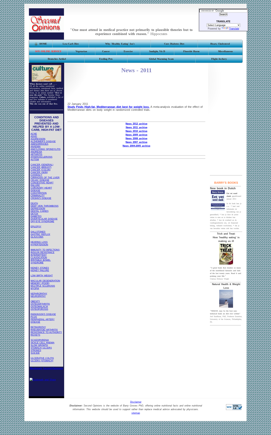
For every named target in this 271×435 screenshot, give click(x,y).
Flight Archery (219, 58)
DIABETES (36, 216)
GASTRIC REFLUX (40, 234)
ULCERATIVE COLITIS (42, 358)
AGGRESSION (38, 139)
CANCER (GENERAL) (42, 164)
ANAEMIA (36, 146)
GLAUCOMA (37, 237)
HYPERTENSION (39, 244)
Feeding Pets (106, 58)
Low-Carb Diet (71, 43)
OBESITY (35, 301)
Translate (234, 28)
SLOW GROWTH (39, 345)
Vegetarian (81, 51)
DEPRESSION (38, 208)
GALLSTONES (38, 231)
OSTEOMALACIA (39, 306)
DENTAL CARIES (39, 211)
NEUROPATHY (38, 296)
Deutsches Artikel (57, 58)
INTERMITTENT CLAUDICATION (39, 256)
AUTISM (35, 159)
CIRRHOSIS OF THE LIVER (45, 177)
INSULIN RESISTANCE (42, 252)
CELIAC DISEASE (40, 180)
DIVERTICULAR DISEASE (44, 219)
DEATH (34, 203)
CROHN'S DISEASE (41, 198)
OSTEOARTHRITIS (40, 304)
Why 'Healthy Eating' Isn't (119, 43)
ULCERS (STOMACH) (42, 360)
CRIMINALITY (38, 195)
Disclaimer (135, 402)
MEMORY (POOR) (40, 283)
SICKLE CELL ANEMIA (42, 342)
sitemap (135, 413)
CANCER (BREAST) (41, 167)
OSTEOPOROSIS (39, 309)
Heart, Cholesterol (220, 43)
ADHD (34, 136)
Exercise (128, 51)
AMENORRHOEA (39, 144)
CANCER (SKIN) (39, 172)
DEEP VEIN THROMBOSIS (44, 206)
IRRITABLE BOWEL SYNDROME (41, 261)
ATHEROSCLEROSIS (41, 157)
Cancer (106, 51)
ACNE (34, 133)
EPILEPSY (36, 226)
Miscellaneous (225, 51)
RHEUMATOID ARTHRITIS (44, 330)
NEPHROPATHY (39, 293)
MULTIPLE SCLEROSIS (43, 286)
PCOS (34, 317)
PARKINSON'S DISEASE (43, 314)
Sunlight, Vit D (157, 51)
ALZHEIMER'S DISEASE (43, 141)
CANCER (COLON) (41, 170)
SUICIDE (35, 353)
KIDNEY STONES (40, 268)
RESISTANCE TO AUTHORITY (46, 332)
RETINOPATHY (38, 327)
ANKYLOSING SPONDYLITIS (45, 149)
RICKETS (35, 335)
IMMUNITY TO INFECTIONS (45, 250)
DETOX (34, 213)
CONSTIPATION (39, 193)
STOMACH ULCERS (41, 348)
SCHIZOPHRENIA (40, 340)
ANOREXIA (36, 152)
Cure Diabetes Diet (174, 43)
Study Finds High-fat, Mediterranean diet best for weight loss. (108, 106)
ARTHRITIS (36, 154)
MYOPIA (35, 288)
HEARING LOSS (39, 242)
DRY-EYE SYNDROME (42, 221)
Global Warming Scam (161, 58)
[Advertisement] (131, 16)
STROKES (36, 350)
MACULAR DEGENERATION (45, 280)
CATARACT (36, 175)
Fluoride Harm (191, 51)
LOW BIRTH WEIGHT (42, 275)
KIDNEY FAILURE (40, 270)
